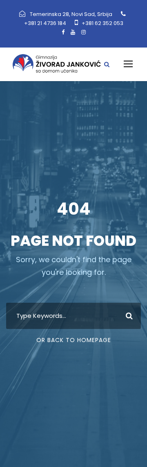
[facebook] (63, 32)
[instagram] (83, 32)
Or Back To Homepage (73, 340)
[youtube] (73, 32)
